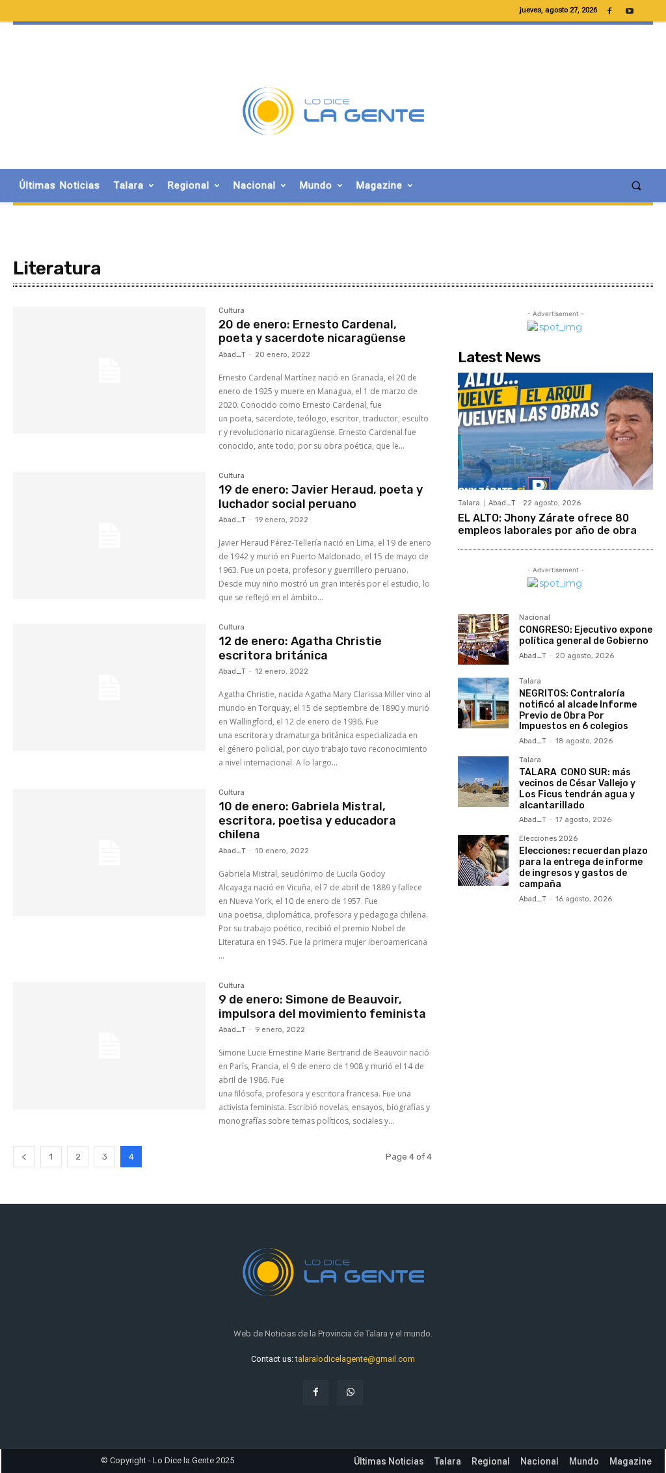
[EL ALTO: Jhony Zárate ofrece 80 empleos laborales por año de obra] (555, 431)
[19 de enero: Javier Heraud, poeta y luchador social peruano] (109, 536)
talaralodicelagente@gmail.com (355, 1359)
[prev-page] (24, 1156)
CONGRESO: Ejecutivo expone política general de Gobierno (585, 635)
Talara (469, 503)
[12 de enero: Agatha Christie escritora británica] (109, 687)
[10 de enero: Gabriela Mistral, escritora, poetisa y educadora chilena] (109, 852)
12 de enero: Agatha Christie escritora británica (300, 648)
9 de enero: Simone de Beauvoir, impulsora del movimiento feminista (322, 1006)
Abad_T (232, 355)
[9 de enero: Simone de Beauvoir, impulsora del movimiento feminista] (109, 1045)
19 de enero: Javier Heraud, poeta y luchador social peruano (321, 497)
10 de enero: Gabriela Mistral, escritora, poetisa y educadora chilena (307, 820)
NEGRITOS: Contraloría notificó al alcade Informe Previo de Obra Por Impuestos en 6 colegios (578, 710)
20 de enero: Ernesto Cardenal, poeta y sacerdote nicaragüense (312, 331)
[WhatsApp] (350, 1392)
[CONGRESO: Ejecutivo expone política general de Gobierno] (483, 639)
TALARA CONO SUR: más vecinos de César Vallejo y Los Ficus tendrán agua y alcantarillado (577, 788)
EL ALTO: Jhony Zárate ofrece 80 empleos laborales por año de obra (547, 524)
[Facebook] (315, 1392)
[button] (636, 185)
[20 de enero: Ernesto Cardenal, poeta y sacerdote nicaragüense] (109, 370)
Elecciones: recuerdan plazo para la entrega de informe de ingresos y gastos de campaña (583, 867)
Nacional (534, 618)
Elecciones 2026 (548, 839)
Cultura (232, 311)
